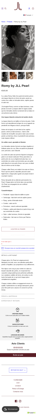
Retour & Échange (18, 388)
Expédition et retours (10, 301)
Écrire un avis (18, 355)
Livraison (18, 386)
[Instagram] (20, 401)
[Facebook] (16, 401)
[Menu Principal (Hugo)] (2, 8)
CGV (18, 383)
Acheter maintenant (18, 235)
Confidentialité (18, 380)
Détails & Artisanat (9, 255)
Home (3, 22)
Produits (9, 22)
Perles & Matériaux (9, 296)
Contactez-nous (18, 391)
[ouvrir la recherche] (5, 8)
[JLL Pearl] (18, 6)
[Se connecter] (29, 8)
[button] (28, 15)
